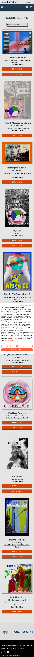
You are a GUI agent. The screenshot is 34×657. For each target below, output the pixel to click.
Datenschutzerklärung (26, 305)
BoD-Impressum (13, 340)
